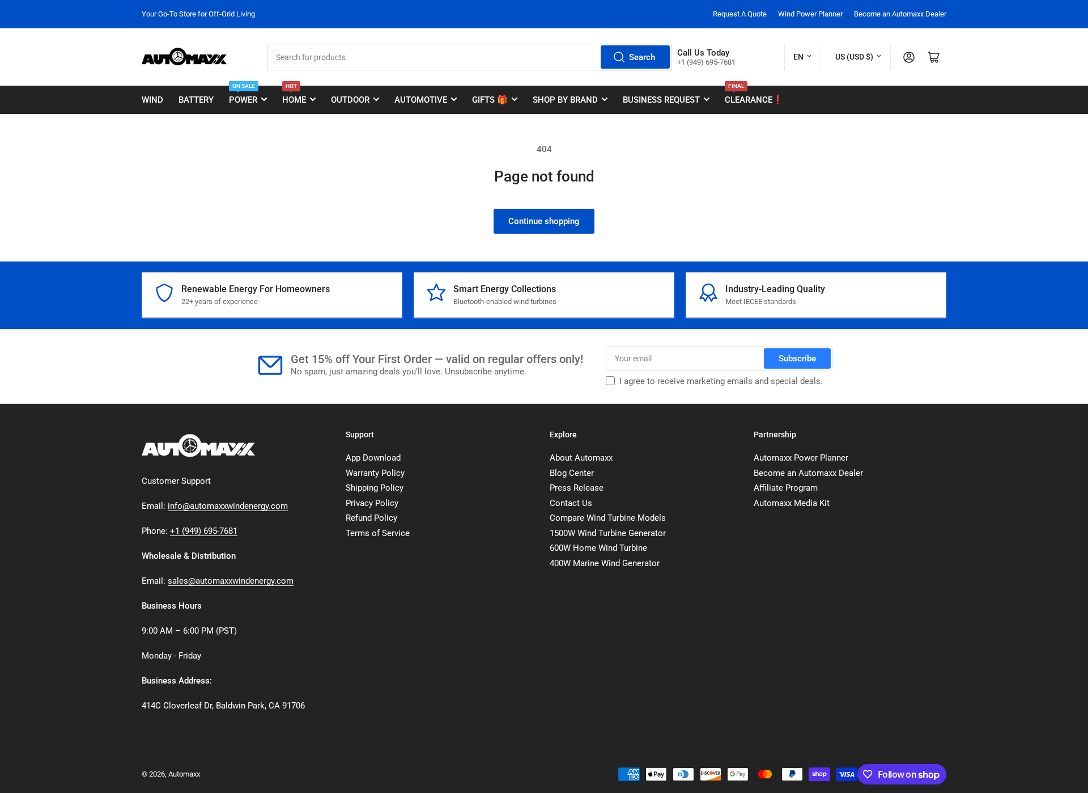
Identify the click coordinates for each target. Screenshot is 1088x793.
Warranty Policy (375, 473)
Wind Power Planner (810, 14)
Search (642, 57)
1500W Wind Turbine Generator (608, 533)
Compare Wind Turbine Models (608, 518)
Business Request (661, 100)
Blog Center (572, 473)
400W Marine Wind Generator (605, 563)
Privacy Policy (372, 503)
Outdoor (350, 100)
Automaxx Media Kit (792, 503)
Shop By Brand (565, 100)
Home (294, 95)
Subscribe (797, 358)
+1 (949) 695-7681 (203, 531)
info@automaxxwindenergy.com (228, 506)
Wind (152, 100)
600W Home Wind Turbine (598, 548)
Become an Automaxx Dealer (900, 14)
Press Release (577, 488)
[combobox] (469, 57)
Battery (196, 100)
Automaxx (184, 774)
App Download (373, 458)
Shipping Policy (374, 488)
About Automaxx (581, 458)
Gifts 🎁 (490, 100)
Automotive (420, 100)
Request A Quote (740, 14)
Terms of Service (378, 533)
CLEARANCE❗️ (754, 95)
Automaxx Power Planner (801, 458)
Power (243, 95)
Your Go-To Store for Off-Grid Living (198, 14)
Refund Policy (371, 518)
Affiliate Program (786, 488)
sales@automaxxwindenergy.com (231, 581)
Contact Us (571, 503)
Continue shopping (544, 221)
